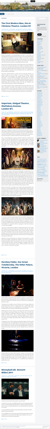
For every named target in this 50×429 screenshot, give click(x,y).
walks (38, 62)
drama (2, 30)
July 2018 (38, 106)
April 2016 (39, 131)
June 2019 (38, 98)
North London (22, 30)
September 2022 (40, 95)
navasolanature (42, 150)
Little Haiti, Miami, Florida (41, 67)
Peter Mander (42, 148)
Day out (46, 160)
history (18, 112)
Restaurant (39, 169)
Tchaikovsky (30, 271)
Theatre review (19, 29)
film (31, 375)
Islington (8, 30)
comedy (43, 160)
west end (7, 114)
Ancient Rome (26, 111)
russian (26, 271)
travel (5, 114)
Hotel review (39, 51)
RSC (19, 113)
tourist (41, 174)
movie (6, 376)
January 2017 (39, 123)
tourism (38, 174)
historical (5, 30)
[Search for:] (41, 18)
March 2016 (39, 132)
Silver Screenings (43, 140)
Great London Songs (40, 78)
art (41, 158)
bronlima (41, 145)
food (45, 161)
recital (22, 271)
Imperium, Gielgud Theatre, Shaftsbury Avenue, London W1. (15, 106)
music (8, 271)
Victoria (10, 272)
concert (28, 270)
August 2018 (39, 105)
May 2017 (38, 119)
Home (23, 10)
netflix (8, 376)
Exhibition (39, 47)
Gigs (38, 50)
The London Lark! (25, 6)
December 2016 (39, 124)
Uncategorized (39, 61)
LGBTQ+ (2, 271)
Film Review (17, 375)
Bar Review (39, 41)
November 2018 (39, 102)
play (29, 30)
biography (29, 29)
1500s (25, 29)
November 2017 (39, 112)
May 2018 (38, 109)
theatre (31, 30)
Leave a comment (5, 96)
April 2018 (39, 110)
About (27, 10)
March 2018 (39, 111)
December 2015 (39, 135)
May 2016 (38, 130)
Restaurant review (40, 55)
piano (18, 271)
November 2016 (39, 125)
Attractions (39, 40)
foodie (38, 162)
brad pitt (29, 375)
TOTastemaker (14, 376)
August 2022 (39, 97)
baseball (22, 375)
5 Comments (5, 362)
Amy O (41, 143)
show (25, 113)
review (24, 271)
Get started (32, 1)
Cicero (5, 112)
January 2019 (39, 100)
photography (40, 167)
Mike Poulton (24, 112)
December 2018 (39, 101)
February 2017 (39, 122)
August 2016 (39, 126)
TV (37, 60)
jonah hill (2, 376)
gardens (38, 49)
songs (38, 56)
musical (11, 271)
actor (27, 29)
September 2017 (40, 114)
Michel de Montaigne (16, 30)
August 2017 (39, 115)
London (11, 30)
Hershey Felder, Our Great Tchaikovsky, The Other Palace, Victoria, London (17, 265)
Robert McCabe (6, 113)
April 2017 (39, 120)
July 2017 (38, 116)
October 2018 (39, 103)
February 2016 (39, 133)
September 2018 (40, 104)
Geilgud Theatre (13, 112)
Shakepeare (22, 113)
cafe (38, 45)
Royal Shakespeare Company (13, 113)
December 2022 (39, 92)
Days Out (38, 46)
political (29, 112)
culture (7, 112)
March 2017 (39, 121)
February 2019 (39, 99)
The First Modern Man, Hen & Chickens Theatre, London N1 (16, 24)
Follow (39, 34)
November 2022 (39, 93)
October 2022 (39, 94)
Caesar (2, 112)
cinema (41, 160)
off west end (14, 271)
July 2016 (38, 127)
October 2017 (39, 113)
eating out (41, 161)
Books (38, 42)
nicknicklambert (12, 29)
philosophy (26, 30)
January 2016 (39, 134)
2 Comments (5, 254)
